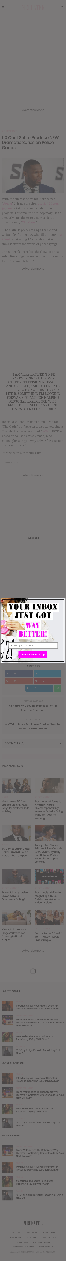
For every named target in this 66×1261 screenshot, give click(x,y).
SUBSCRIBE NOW (31, 654)
